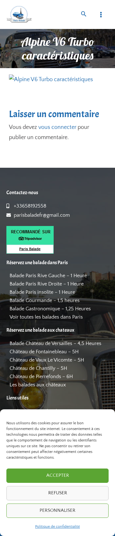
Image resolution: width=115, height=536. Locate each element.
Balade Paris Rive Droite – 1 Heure (47, 284)
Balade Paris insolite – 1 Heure (42, 292)
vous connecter (57, 127)
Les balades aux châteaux (38, 385)
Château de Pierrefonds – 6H (41, 376)
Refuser (57, 493)
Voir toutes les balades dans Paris (46, 317)
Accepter (57, 475)
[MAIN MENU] (101, 14)
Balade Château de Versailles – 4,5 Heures (55, 343)
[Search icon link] (83, 15)
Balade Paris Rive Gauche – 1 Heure (48, 276)
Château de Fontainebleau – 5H (44, 352)
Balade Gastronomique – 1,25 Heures (50, 309)
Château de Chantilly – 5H (38, 368)
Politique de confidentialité (57, 527)
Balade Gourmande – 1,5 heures (45, 300)
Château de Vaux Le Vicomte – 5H (47, 360)
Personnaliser (57, 510)
